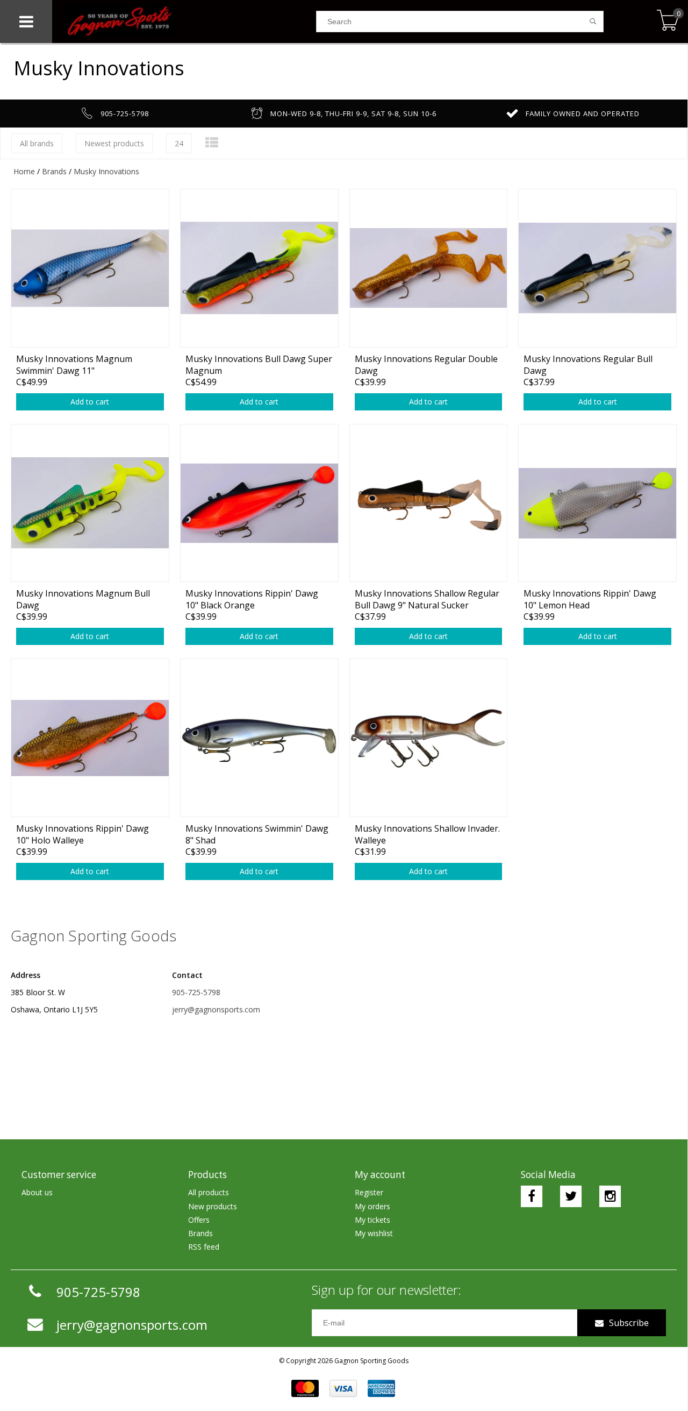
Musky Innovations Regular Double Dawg (426, 364)
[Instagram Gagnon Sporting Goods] (610, 1196)
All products (208, 1192)
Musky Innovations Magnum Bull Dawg (83, 599)
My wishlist (374, 1233)
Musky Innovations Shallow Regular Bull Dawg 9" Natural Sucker (427, 599)
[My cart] (668, 21)
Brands (54, 171)
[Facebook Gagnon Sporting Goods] (531, 1196)
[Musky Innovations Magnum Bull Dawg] (90, 503)
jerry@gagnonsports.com (216, 1009)
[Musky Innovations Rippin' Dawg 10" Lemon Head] (597, 503)
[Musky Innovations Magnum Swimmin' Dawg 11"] (90, 268)
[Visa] (343, 1388)
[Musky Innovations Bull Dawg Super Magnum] (259, 268)
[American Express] (381, 1388)
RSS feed (203, 1247)
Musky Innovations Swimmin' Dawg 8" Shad (256, 834)
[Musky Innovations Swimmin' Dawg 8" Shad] (259, 737)
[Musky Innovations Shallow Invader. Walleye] (428, 737)
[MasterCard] (305, 1388)
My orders (372, 1206)
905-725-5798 (196, 992)
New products (212, 1206)
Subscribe (629, 1323)
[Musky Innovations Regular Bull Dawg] (597, 268)
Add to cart (89, 401)
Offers (199, 1220)
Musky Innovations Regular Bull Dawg (588, 364)
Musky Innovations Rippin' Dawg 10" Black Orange (251, 599)
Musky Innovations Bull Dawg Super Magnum (258, 364)
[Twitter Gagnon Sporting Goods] (571, 1196)
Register (369, 1192)
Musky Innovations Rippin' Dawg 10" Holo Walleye (82, 834)
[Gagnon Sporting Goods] (184, 21)
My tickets (372, 1220)
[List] (211, 142)
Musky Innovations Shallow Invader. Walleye (427, 834)
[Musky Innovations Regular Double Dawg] (428, 268)
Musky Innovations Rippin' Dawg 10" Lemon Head (590, 599)
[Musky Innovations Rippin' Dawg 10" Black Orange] (259, 503)
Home (24, 171)
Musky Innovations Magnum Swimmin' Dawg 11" (74, 364)
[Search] (593, 21)
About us (37, 1192)
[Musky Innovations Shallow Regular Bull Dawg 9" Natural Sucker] (428, 503)
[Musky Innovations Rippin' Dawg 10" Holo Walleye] (90, 737)
